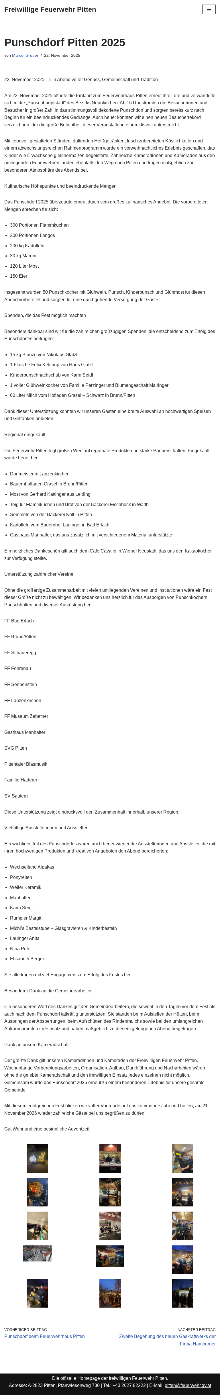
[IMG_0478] (37, 1306)
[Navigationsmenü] (209, 9)
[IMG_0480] (37, 1238)
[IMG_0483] (182, 1204)
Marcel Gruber (25, 55)
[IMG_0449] (110, 1204)
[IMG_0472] (37, 1171)
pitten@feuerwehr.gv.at (188, 1385)
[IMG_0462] (110, 1238)
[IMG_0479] (182, 1238)
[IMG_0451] (182, 1272)
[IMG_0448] (37, 1204)
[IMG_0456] (110, 1171)
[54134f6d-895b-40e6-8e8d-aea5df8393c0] (37, 1259)
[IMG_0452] (110, 1306)
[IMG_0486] (182, 1171)
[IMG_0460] (110, 1265)
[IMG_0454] (182, 1306)
